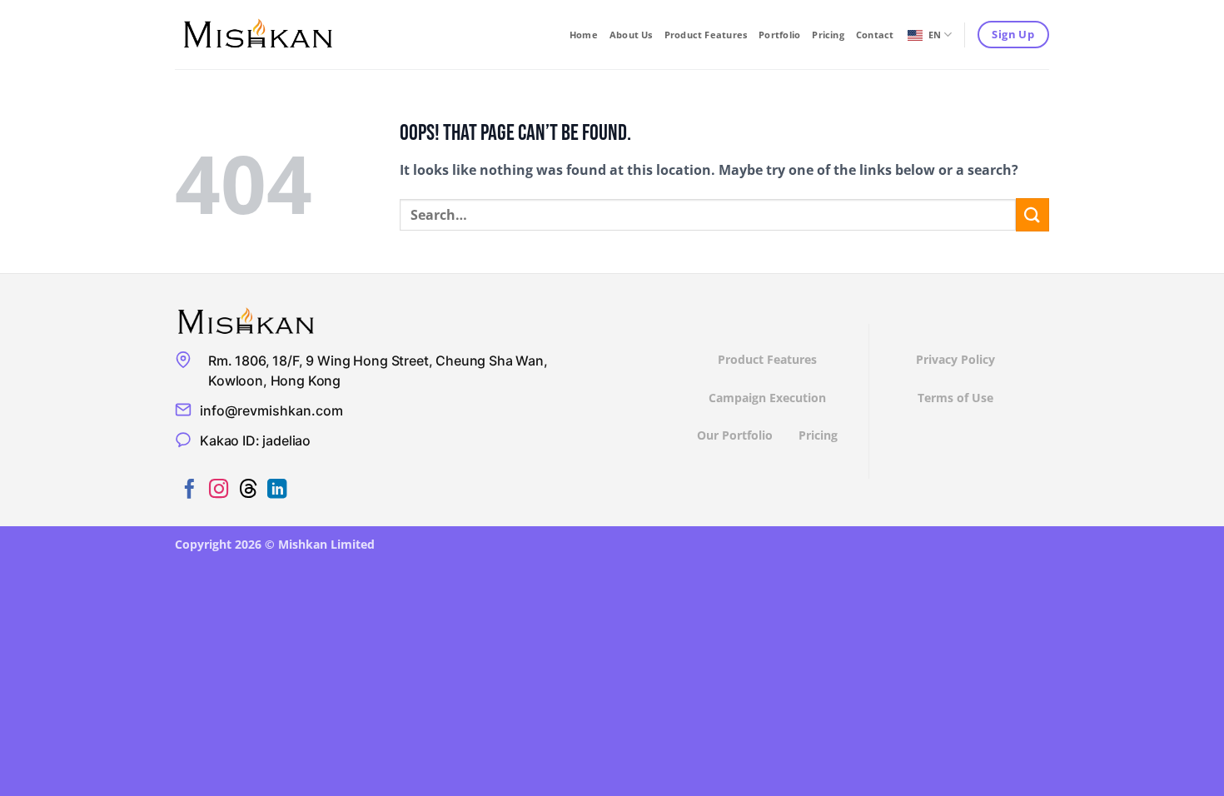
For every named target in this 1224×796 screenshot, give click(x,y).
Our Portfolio (735, 435)
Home (584, 34)
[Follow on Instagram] (218, 490)
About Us (631, 34)
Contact (875, 34)
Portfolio (779, 34)
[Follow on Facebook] (189, 490)
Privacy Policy (955, 359)
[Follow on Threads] (247, 490)
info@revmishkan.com (271, 410)
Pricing (828, 34)
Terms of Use (955, 397)
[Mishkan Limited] (258, 34)
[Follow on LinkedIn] (276, 490)
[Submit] (1032, 214)
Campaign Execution (767, 397)
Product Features (706, 34)
